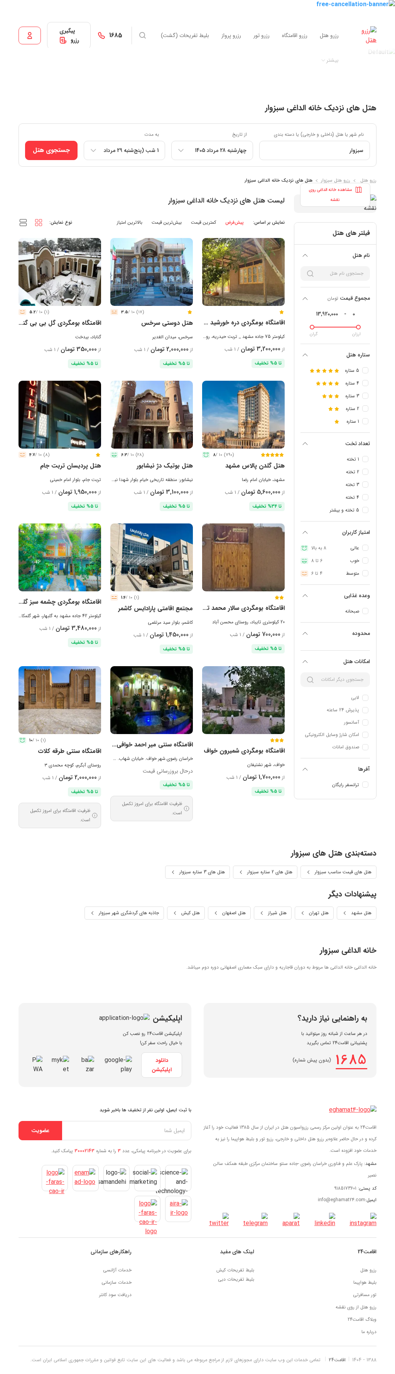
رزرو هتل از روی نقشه (356, 1307)
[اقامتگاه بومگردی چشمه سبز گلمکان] (60, 557)
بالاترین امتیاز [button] (129, 222)
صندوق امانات (345, 747)
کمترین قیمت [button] (203, 222)
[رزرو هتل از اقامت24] (363, 35)
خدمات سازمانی (116, 1282)
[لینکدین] (322, 1220)
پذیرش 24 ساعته (343, 710)
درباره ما (368, 1331)
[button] (38, 222)
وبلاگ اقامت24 (362, 1319)
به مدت (151, 134)
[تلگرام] (253, 1220)
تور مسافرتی (364, 1294)
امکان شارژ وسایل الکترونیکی (332, 734)
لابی (355, 697)
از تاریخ (239, 134)
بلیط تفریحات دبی (236, 1279)
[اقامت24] (352, 1110)
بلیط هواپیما (364, 1282)
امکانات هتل (356, 661)
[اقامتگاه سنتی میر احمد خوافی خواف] (151, 700)
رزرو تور (261, 35)
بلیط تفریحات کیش (235, 1270)
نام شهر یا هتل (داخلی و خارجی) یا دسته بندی (319, 134)
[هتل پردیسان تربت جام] (60, 415)
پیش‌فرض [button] (234, 222)
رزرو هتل (329, 35)
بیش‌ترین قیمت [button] (167, 222)
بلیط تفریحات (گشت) (185, 35)
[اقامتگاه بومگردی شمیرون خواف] (243, 700)
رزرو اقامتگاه (294, 35)
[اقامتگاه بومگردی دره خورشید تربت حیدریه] (243, 272)
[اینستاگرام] (360, 1220)
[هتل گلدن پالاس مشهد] (243, 415)
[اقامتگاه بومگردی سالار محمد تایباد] (243, 557)
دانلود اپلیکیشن (162, 1065)
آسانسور (351, 722)
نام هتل (361, 255)
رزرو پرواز (231, 35)
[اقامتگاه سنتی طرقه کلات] (60, 700)
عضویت (40, 1130)
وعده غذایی (357, 595)
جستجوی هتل (51, 150)
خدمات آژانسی (117, 1270)
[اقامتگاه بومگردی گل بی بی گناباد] (60, 272)
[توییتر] (216, 1220)
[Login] (30, 35)
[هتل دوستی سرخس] (151, 272)
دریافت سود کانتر (115, 1294)
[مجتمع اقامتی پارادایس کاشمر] (151, 557)
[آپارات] (288, 1220)
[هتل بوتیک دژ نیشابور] (151, 415)
